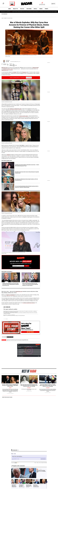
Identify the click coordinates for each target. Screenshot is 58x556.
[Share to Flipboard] (10, 64)
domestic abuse (36, 67)
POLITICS (22, 8)
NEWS (9, 8)
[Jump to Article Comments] (2, 64)
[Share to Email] (14, 64)
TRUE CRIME (28, 8)
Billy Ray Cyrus (4, 67)
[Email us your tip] (12, 5)
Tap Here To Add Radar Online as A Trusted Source (17, 77)
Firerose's (24, 72)
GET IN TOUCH (30, 332)
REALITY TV (15, 8)
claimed (8, 154)
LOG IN (54, 3)
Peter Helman (8, 60)
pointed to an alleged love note (15, 108)
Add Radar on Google (14, 65)
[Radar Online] (26, 3)
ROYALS (35, 8)
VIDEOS (40, 8)
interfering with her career (8, 68)
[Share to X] (8, 64)
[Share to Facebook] (4, 64)
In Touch (14, 72)
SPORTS (46, 8)
